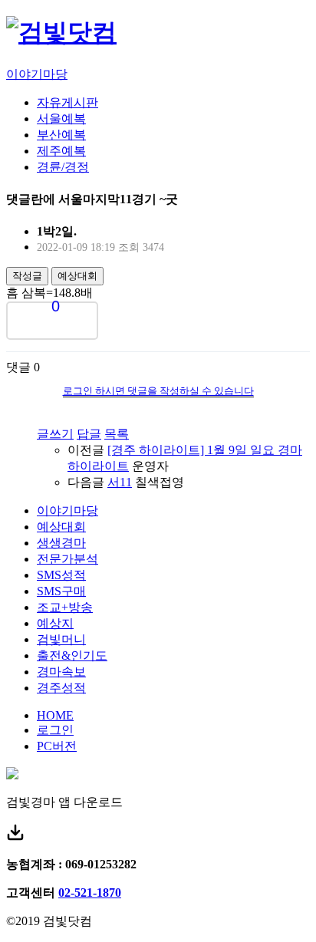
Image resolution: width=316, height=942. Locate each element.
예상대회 (77, 276)
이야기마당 (36, 74)
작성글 (27, 276)
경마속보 (61, 671)
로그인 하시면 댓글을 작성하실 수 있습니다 (158, 391)
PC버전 (57, 746)
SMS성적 (61, 574)
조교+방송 (65, 607)
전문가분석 (67, 558)
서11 (119, 482)
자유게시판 (67, 102)
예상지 (55, 623)
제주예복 (61, 150)
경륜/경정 (63, 166)
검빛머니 (61, 639)
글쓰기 (55, 433)
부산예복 (61, 134)
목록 (116, 433)
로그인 (55, 729)
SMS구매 (61, 591)
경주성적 (61, 687)
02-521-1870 (89, 892)
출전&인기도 (72, 655)
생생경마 (61, 542)
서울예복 (61, 118)
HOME (55, 715)
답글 (89, 433)
